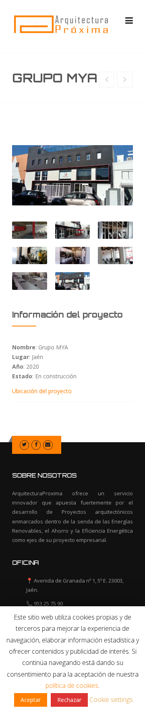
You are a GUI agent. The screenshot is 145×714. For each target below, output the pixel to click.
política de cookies (72, 685)
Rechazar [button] (69, 700)
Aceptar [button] (31, 700)
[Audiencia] (107, 80)
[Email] (47, 444)
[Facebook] (36, 444)
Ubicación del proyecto (42, 391)
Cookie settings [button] (111, 699)
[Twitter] (24, 444)
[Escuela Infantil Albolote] (125, 80)
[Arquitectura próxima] (60, 24)
